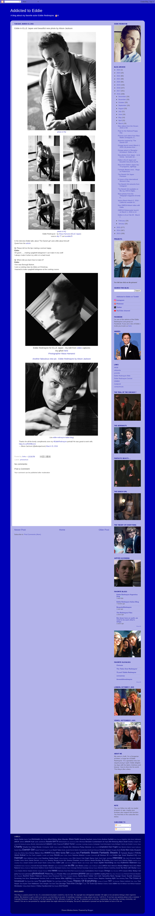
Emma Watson (34, 853)
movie (118, 868)
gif (98, 855)
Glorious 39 (104, 855)
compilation (103, 847)
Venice (100, 883)
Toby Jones (134, 881)
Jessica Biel (62, 860)
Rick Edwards (18, 876)
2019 (119, 85)
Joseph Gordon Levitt (30, 863)
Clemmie (88, 847)
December (122, 96)
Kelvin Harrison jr (26, 865)
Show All (138, 626)
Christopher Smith (47, 847)
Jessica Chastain (73, 860)
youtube (117, 373)
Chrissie (120, 665)
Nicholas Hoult (62, 871)
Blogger (90, 910)
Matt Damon (34, 868)
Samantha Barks (108, 876)
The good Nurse (45, 881)
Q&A (87, 874)
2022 (119, 76)
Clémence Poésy (78, 847)
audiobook (42, 842)
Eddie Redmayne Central (123, 378)
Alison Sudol (74, 839)
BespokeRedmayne (124, 607)
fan (67, 852)
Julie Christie (85, 862)
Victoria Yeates (107, 883)
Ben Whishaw (80, 842)
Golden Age (117, 855)
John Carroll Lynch (116, 860)
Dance (129, 847)
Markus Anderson (25, 868)
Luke (99, 866)
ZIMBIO (117, 381)
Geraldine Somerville (91, 855)
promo (82, 873)
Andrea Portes (97, 839)
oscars (125, 871)
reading (103, 874)
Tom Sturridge (61, 883)
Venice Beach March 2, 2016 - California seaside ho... (129, 201)
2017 (119, 91)
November (122, 99)
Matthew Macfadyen (55, 868)
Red (107, 874)
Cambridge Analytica (87, 844)
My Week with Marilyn (129, 868)
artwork (28, 841)
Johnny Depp (127, 860)
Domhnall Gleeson (93, 850)
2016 (119, 94)
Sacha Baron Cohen (85, 876)
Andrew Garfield (107, 839)
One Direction (114, 871)
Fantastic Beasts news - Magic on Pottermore (129, 170)
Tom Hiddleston (33, 883)
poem (55, 874)
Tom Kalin (52, 883)
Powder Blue (61, 874)
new (49, 871)
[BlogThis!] (43, 456)
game (61, 855)
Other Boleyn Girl (134, 871)
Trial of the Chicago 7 (75, 883)
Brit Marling (21, 844)
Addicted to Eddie (26, 10)
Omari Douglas (99, 871)
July (120, 111)
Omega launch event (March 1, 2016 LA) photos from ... (129, 146)
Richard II (127, 874)
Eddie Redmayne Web (122, 376)
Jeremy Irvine (43, 860)
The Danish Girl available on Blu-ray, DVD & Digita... (128, 190)
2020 (119, 82)
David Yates (57, 850)
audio (36, 842)
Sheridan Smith (44, 878)
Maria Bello (133, 866)
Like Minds (79, 866)
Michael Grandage (83, 868)
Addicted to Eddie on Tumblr (128, 297)
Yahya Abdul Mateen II (30, 886)
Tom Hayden (24, 883)
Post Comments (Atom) (32, 534)
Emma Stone (25, 853)
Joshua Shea (51, 863)
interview (117, 857)
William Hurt (126, 883)
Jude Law (60, 863)
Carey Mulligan (116, 844)
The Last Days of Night (59, 881)
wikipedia (117, 370)
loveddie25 (68, 236)
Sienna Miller (60, 878)
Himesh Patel (80, 858)
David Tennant (39, 850)
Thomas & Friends (102, 881)
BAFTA (55, 841)
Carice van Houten (127, 844)
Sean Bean (25, 878)
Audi (32, 842)
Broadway (28, 844)
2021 (119, 79)
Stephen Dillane (93, 878)
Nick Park (71, 871)
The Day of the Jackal (31, 881)
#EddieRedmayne (60, 441)
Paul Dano (21, 874)
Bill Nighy (106, 842)
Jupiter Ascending (105, 863)
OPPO (121, 871)
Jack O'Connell (131, 858)
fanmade (73, 853)
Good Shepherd (128, 855)
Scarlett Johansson (134, 876)
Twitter (119, 307)
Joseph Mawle (42, 863)
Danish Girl (28, 849)
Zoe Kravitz (63, 886)
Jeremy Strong (53, 860)
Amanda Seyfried (86, 839)
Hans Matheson (29, 858)
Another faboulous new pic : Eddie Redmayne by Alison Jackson (62, 359)
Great (139, 855)
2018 (119, 88)
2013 (119, 233)
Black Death (123, 842)
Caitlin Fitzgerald (58, 844)
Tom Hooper (44, 883)
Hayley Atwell (53, 858)
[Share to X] (45, 456)
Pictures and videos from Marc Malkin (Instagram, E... (129, 136)
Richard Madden (135, 874)
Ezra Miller (55, 853)
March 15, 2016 (52, 446)
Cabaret (49, 844)
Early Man (125, 850)
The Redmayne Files (124, 613)
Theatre (70, 881)
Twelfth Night (94, 883)
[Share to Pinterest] (49, 456)
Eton (42, 853)
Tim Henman (116, 881)
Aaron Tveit (27, 839)
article (28, 243)
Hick (74, 858)
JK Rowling (106, 860)
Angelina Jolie (126, 839)
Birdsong (115, 842)
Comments (121, 829)
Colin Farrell (95, 847)
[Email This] (41, 456)
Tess (126, 878)
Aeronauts (36, 839)
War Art (120, 883)
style (114, 878)
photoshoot (24, 460)
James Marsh (24, 860)
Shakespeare (34, 878)
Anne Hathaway (136, 839)
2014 (119, 230)
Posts (119, 825)
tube (85, 883)
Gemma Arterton (78, 855)
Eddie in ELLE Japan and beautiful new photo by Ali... (128, 161)
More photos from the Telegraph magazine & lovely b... (129, 195)
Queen (92, 874)
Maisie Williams (123, 866)
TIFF (110, 881)
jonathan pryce (137, 860)
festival (23, 855)
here (65, 351)
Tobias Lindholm (125, 881)
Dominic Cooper (105, 850)
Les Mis (67, 866)
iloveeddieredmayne (124, 679)
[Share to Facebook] (47, 456)
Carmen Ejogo (137, 844)
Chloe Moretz (37, 847)
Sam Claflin (98, 876)
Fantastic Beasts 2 (109, 852)
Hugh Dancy (89, 858)
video (79, 348)
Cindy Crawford (58, 847)
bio (110, 841)
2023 (119, 73)
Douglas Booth (116, 850)
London (85, 866)
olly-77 (59, 236)
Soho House (83, 878)
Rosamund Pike (58, 876)
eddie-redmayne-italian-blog (63, 437)
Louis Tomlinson (93, 865)
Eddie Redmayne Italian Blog (128, 602)
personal (28, 874)
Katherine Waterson (129, 863)
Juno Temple (94, 863)
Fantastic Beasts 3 (127, 853)
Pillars (47, 874)
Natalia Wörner (22, 871)
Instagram (120, 300)
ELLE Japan (76, 234)
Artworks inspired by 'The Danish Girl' (127, 141)
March (120, 123)
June (120, 114)
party (16, 874)
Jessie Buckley (95, 860)
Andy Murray (117, 839)
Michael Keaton (93, 868)
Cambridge (78, 844)
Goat (110, 855)
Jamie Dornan (34, 860)
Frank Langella (36, 855)
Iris (124, 858)
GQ (135, 855)
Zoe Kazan (55, 886)
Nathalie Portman (42, 871)
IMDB (116, 367)
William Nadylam (135, 883)
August (121, 108)
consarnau (121, 676)
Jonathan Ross (18, 862)
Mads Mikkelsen (113, 866)
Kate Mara (117, 863)
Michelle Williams (103, 868)
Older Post (104, 530)
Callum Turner (69, 844)
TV (88, 883)
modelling (112, 868)
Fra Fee (28, 855)
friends (57, 855)
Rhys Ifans (113, 874)
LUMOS (104, 866)
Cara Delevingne (105, 844)
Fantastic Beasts (89, 852)
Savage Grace (120, 876)
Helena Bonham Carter (65, 858)
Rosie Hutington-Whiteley (70, 876)
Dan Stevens (122, 847)
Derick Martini (74, 850)
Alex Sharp (43, 839)
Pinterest (120, 304)
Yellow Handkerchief (44, 886)
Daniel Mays (18, 850)
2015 (119, 227)
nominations (89, 871)
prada (68, 874)
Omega (107, 871)
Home (62, 530)
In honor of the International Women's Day (128, 180)
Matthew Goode (44, 868)
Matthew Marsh (66, 868)
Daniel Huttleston (136, 847)
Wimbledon (18, 886)
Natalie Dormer (32, 871)
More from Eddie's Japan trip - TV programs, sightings (129, 165)
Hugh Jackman (107, 858)
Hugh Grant (98, 858)
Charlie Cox (27, 847)
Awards (49, 841)
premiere (74, 874)
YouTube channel (123, 311)
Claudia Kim (67, 847)
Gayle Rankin (68, 855)
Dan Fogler (113, 847)
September (122, 105)
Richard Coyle (120, 874)
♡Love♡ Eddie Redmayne (126, 672)
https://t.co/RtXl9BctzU (27, 444)
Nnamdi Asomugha (79, 871)
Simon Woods (76, 878)
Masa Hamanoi (64, 234)
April (120, 120)
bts (44, 844)
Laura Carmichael (59, 865)
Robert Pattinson (36, 876)
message (74, 868)
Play (51, 874)
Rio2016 (26, 876)
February (121, 221)
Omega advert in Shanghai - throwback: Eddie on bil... (128, 151)
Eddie (132, 850)
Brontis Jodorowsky (37, 844)
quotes (97, 874)
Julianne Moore (77, 863)
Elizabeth (137, 850)
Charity (18, 846)
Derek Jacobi (66, 850)
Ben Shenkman (71, 841)
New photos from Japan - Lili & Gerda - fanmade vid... (129, 156)
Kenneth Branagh (36, 866)
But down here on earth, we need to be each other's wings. (127, 620)
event (47, 852)
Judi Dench (68, 862)
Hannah (18, 857)
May (120, 117)
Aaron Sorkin (19, 839)
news (54, 870)
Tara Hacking (120, 878)
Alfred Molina (52, 839)
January (121, 224)
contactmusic (119, 387)
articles (22, 842)
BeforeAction (63, 842)
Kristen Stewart (48, 866)
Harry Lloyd (38, 858)
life (72, 865)
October (121, 102)
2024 (119, 70)
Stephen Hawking (105, 878)
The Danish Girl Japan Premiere (126, 175)
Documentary (83, 850)
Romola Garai (47, 876)
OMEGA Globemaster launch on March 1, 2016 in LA (128, 211)
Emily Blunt (17, 853)
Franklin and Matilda (48, 855)
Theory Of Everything (84, 880)
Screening (18, 878)
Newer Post (20, 530)
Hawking (45, 858)
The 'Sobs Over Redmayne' (127, 669)
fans (78, 853)
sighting (68, 878)
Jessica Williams (85, 860)
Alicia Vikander (63, 839)
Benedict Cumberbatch (93, 842)
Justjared (117, 384)
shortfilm (52, 878)
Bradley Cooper (133, 842)
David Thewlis (48, 850)
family (63, 853)
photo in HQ (61, 132)
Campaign (96, 844)
